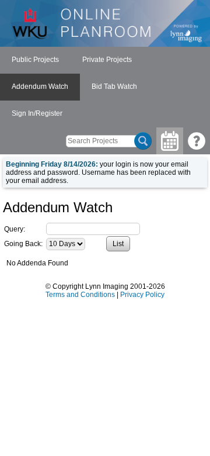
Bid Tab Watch (114, 86)
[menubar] (105, 87)
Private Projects (107, 60)
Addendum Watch (40, 86)
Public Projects (35, 60)
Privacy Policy (142, 295)
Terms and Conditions (80, 295)
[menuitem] (35, 60)
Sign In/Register (37, 113)
